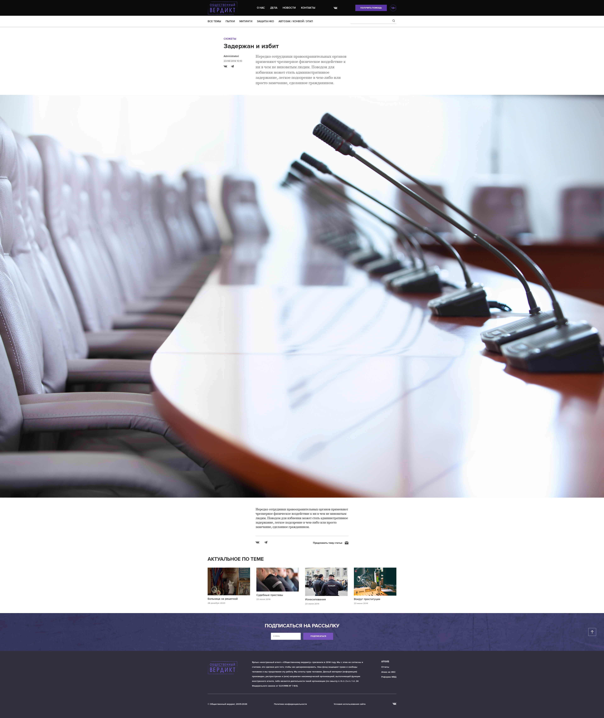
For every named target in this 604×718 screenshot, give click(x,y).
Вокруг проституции (367, 599)
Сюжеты (230, 38)
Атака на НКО (388, 672)
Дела (273, 7)
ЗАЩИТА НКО (265, 21)
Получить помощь (371, 8)
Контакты (308, 7)
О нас (261, 7)
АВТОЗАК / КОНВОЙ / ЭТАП (296, 21)
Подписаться (318, 636)
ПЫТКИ (230, 21)
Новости (289, 7)
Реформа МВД (388, 677)
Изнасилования (315, 599)
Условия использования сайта (350, 704)
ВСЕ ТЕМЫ (214, 21)
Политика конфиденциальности (290, 704)
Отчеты (385, 667)
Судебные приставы (269, 595)
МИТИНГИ (245, 21)
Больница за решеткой (223, 598)
